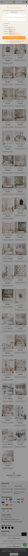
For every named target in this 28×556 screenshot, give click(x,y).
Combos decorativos (9, 27)
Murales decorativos (9, 33)
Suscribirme (14, 38)
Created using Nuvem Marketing (14, 42)
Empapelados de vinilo (10, 29)
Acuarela (6, 23)
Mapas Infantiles (8, 31)
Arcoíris (6, 25)
